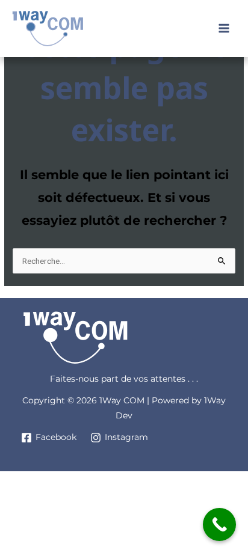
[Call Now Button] (219, 524)
